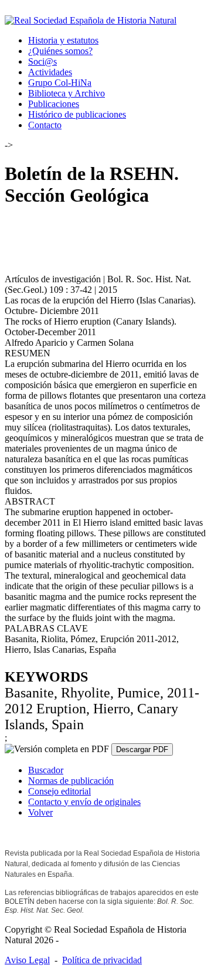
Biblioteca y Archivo (66, 93)
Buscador (45, 770)
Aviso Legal (27, 960)
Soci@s (42, 61)
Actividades (50, 72)
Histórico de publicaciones (77, 114)
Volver (40, 812)
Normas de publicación (71, 781)
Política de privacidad (102, 960)
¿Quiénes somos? (60, 51)
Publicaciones (53, 104)
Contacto (45, 125)
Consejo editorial (59, 791)
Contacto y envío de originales (84, 802)
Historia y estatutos (63, 40)
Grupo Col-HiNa (59, 83)
